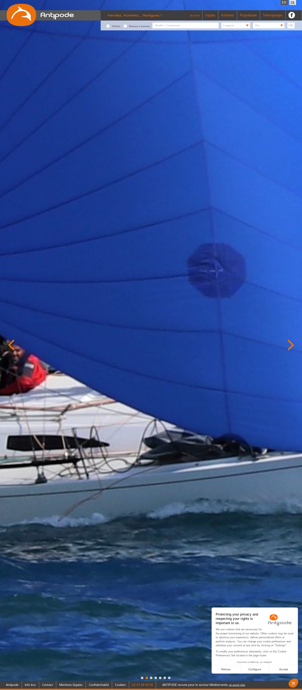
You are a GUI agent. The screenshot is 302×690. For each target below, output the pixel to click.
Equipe (210, 15)
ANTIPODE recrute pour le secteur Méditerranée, (203, 685)
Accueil (194, 15)
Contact (47, 685)
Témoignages (272, 15)
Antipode (12, 685)
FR (292, 2)
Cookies (120, 685)
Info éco (30, 685)
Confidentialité (99, 685)
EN (284, 2)
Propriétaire (248, 15)
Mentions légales (71, 685)
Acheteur (227, 15)
